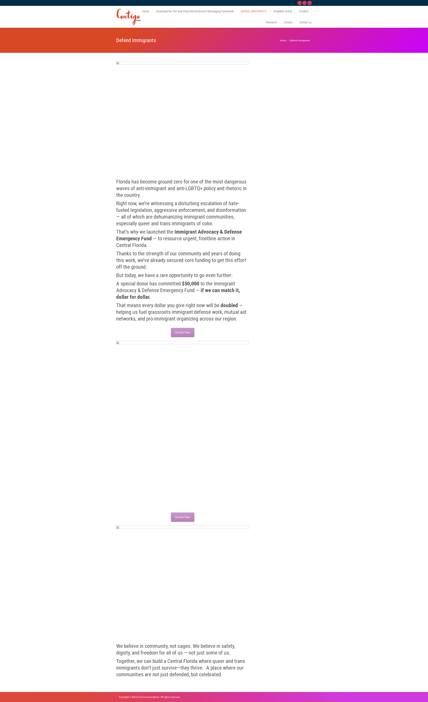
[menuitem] (146, 11)
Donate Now (182, 332)
